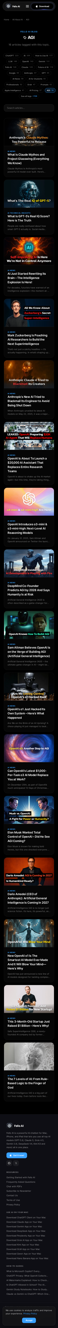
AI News (18, 79)
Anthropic (30, 73)
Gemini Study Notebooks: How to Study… (27, 1289)
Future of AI (45, 67)
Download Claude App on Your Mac (24, 1222)
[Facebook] (9, 1163)
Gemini (44, 61)
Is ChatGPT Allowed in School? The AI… (26, 1284)
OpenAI (27, 61)
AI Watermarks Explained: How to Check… (27, 1280)
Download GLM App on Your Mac (23, 1249)
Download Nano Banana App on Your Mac (27, 1258)
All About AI (17, 19)
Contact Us (12, 1195)
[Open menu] (27, 6)
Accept (29, 1320)
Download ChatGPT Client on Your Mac (26, 1217)
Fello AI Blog (29, 31)
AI (27, 55)
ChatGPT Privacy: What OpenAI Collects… (27, 1275)
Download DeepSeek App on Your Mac (25, 1231)
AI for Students (37, 79)
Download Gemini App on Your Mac (24, 1226)
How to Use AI (44, 55)
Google (14, 73)
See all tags (29, 96)
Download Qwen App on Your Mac (23, 1253)
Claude (27, 67)
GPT (45, 73)
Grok (31, 84)
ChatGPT (11, 55)
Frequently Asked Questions (20, 1182)
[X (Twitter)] (16, 1163)
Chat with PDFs (14, 1186)
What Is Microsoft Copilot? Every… (23, 1271)
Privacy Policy (13, 1204)
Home (6, 19)
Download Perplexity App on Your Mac (25, 1235)
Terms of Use (13, 1200)
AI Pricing (35, 90)
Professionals (14, 84)
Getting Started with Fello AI (20, 1177)
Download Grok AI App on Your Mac (24, 1240)
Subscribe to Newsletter (18, 1191)
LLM (12, 61)
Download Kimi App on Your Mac (22, 1244)
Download (44, 6)
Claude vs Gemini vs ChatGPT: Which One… (28, 1294)
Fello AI (16, 6)
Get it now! (18, 1155)
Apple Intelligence (14, 90)
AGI (50, 90)
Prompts (46, 84)
